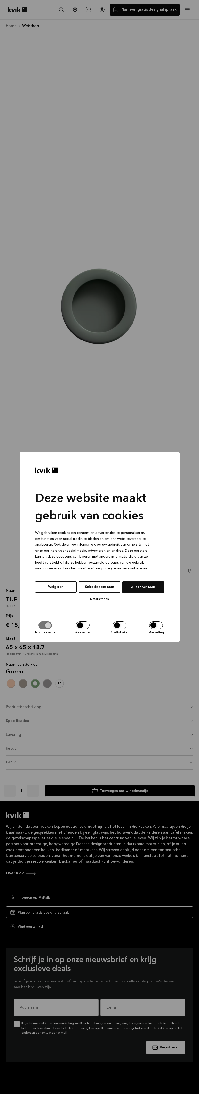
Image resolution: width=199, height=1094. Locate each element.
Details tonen (99, 598)
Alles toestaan (143, 587)
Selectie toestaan (99, 587)
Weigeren (56, 587)
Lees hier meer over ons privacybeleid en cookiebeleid (105, 568)
